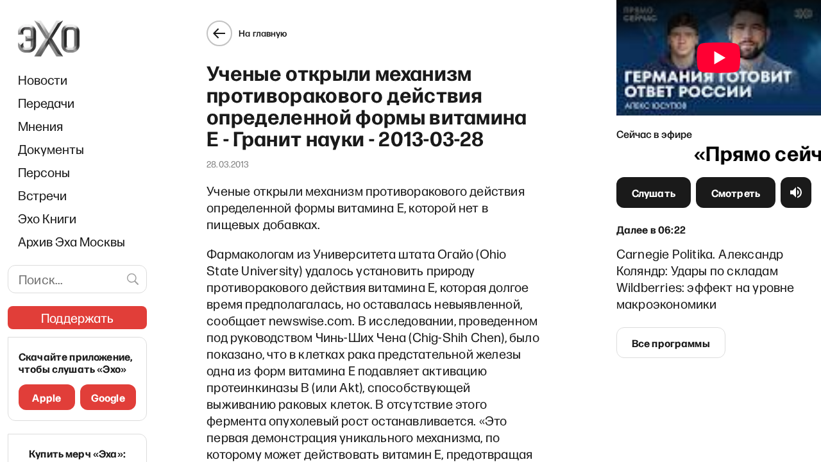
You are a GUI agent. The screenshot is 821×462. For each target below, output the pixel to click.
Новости (42, 79)
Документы (51, 149)
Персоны (44, 172)
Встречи (42, 195)
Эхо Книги (47, 218)
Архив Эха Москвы (71, 241)
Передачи (46, 102)
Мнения (40, 125)
